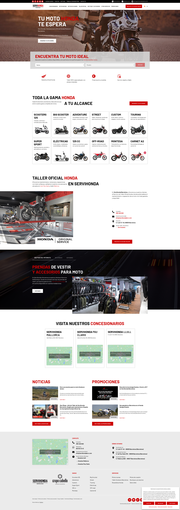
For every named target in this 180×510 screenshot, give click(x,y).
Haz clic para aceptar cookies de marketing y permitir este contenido (59, 356)
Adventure (75, 480)
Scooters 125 (76, 477)
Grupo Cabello (61, 498)
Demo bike (133, 482)
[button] (146, 6)
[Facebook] (33, 1)
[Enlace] (41, 124)
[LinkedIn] (40, 1)
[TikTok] (38, 1)
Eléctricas (93, 485)
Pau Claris (46, 186)
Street (92, 480)
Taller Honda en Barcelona (120, 480)
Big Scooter (93, 477)
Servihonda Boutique (58, 281)
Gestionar (172, 503)
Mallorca (56, 186)
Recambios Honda (117, 482)
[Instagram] (35, 1)
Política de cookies (153, 506)
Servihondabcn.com (78, 498)
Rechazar (160, 503)
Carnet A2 (93, 490)
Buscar (140, 64)
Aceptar (148, 503)
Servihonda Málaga (69, 498)
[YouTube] (42, 1)
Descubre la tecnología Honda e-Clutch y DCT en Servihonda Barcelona (134, 388)
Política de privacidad (162, 506)
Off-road (92, 488)
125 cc (74, 488)
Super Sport (75, 485)
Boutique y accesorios (136, 480)
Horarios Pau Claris (84, 464)
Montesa (74, 490)
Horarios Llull (82, 458)
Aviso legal (170, 506)
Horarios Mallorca (83, 461)
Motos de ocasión (135, 477)
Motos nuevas (116, 477)
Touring (92, 482)
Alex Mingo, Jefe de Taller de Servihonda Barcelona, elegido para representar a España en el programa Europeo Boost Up (74, 407)
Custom (74, 482)
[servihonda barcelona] (38, 6)
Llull (41, 186)
